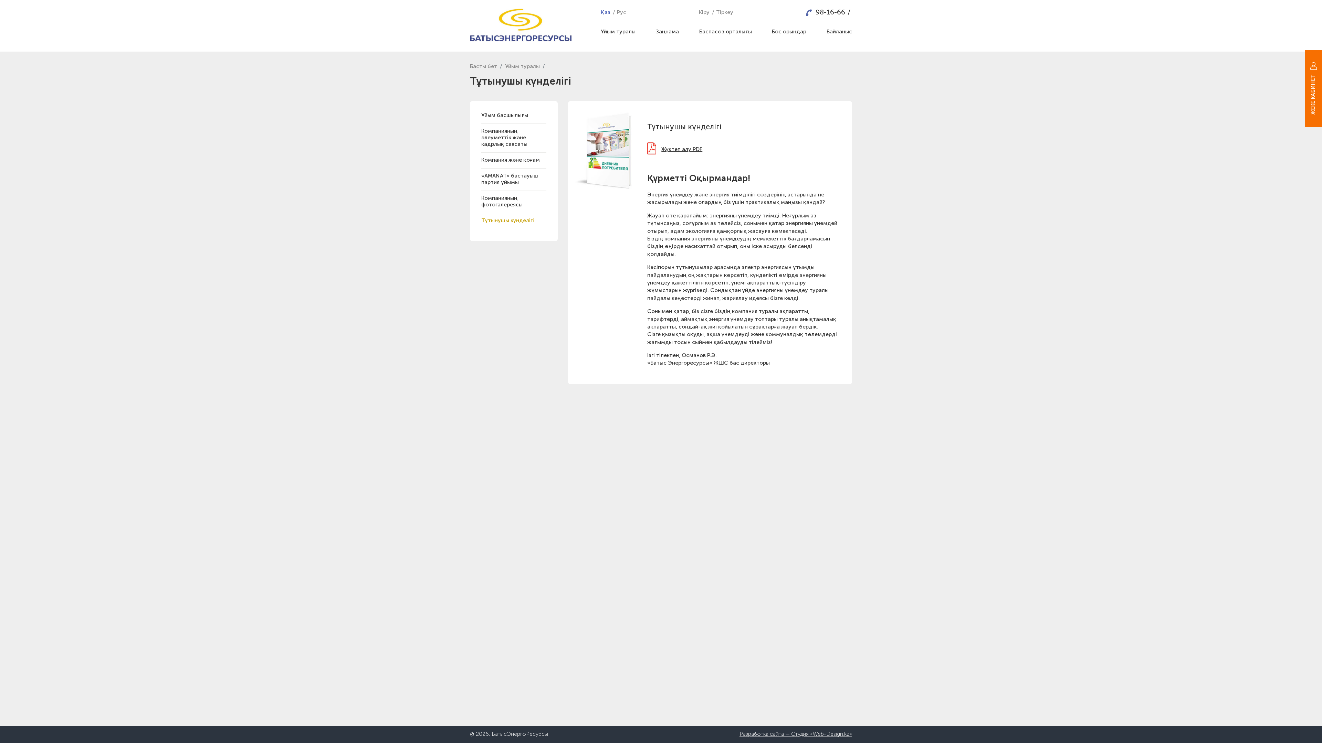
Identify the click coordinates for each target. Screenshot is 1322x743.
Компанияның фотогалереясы (502, 202)
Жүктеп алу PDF (681, 149)
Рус (621, 12)
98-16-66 (830, 12)
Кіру (704, 12)
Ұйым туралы (618, 32)
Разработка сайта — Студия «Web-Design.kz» (795, 734)
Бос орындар (789, 32)
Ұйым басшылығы (504, 115)
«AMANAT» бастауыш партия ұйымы (509, 179)
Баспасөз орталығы (725, 32)
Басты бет (483, 66)
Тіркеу (724, 12)
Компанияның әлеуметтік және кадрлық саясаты (504, 138)
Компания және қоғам (510, 160)
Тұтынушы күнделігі (507, 221)
